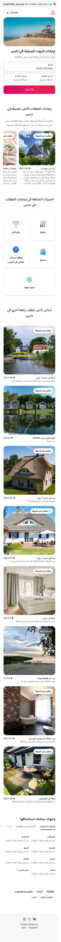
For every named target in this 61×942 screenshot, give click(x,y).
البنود (23, 927)
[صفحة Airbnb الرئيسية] (53, 12)
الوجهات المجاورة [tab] (47, 826)
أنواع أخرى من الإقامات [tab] (26, 826)
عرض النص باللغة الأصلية (13, 4)
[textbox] (42, 80)
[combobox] (29, 68)
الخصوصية (33, 927)
